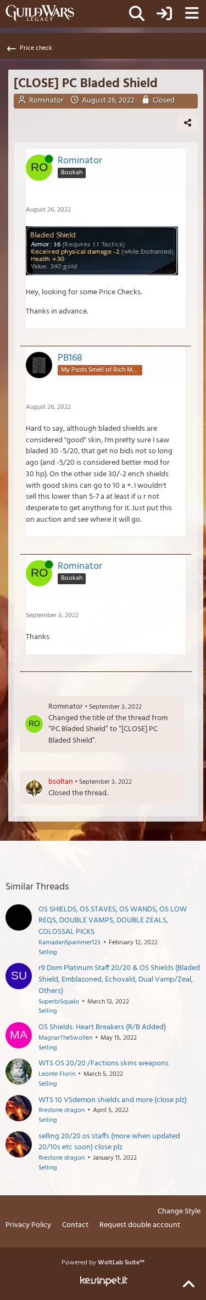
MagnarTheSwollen (65, 1038)
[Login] (164, 13)
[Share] (188, 123)
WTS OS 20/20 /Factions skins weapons (103, 1063)
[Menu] (192, 14)
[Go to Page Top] (188, 1285)
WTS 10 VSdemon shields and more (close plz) (112, 1100)
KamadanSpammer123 (69, 942)
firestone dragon (61, 1110)
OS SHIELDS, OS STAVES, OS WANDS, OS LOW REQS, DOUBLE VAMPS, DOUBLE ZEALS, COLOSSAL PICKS (112, 920)
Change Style (179, 1212)
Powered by (103, 1262)
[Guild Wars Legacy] (39, 13)
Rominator (46, 100)
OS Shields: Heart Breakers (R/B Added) (102, 1027)
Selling (47, 952)
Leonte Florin (56, 1074)
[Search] (137, 14)
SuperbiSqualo (58, 1001)
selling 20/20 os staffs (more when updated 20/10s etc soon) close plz (109, 1142)
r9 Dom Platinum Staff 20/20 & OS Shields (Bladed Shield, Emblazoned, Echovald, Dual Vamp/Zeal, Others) (119, 979)
